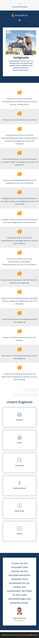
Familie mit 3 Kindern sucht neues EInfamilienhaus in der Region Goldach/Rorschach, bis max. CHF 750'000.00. (19, 262)
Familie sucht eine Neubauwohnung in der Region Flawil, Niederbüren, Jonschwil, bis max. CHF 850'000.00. (19, 377)
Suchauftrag (19, 465)
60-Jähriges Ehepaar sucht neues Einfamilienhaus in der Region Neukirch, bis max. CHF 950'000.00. (19, 240)
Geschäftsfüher (19, 620)
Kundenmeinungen (19, 488)
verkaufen (19, 420)
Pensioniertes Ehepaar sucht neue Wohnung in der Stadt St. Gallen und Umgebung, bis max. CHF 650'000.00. (19, 162)
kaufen (19, 442)
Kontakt (19, 534)
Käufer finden (19, 511)
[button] (19, 20)
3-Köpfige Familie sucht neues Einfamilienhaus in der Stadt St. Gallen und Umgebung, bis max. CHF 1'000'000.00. (19, 201)
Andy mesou (19, 618)
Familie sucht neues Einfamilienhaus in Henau (19, 120)
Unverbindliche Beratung (19, 7)
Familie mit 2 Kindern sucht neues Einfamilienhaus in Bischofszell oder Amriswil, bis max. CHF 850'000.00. (19, 101)
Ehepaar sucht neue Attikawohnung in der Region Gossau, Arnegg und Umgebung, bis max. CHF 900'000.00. (19, 301)
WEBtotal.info (33, 635)
